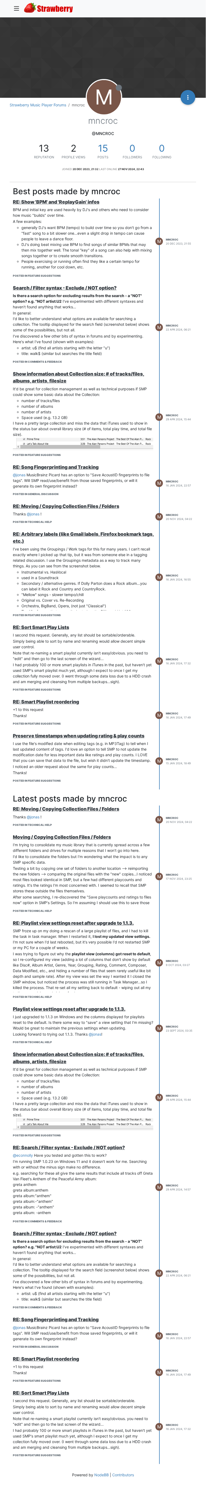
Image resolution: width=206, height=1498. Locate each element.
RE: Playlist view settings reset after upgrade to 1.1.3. (73, 923)
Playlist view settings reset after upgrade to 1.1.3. (69, 1009)
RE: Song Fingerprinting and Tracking (56, 467)
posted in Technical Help (32, 521)
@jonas (19, 475)
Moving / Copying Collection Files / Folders (62, 837)
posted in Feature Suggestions (37, 275)
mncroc (172, 239)
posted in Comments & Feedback (37, 361)
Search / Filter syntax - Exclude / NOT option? (65, 288)
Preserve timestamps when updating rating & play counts (78, 736)
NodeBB (101, 1475)
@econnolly (23, 1155)
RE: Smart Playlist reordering (46, 702)
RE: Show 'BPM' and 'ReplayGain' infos (56, 202)
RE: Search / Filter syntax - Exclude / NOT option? (69, 1147)
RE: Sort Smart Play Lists (41, 627)
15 (103, 148)
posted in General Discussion (35, 494)
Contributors (123, 1475)
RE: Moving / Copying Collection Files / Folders (66, 506)
